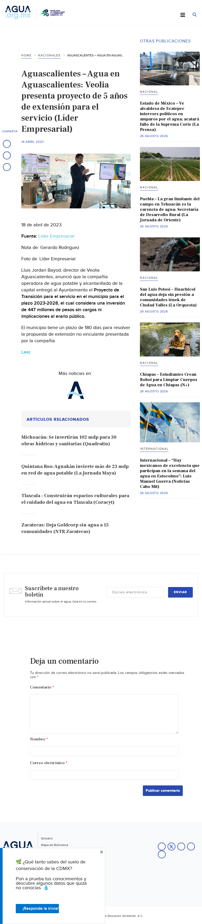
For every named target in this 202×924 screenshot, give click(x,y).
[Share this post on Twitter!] (7, 155)
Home (26, 55)
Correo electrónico (48, 762)
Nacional (149, 92)
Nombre (39, 739)
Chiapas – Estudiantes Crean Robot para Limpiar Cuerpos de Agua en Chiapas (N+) (168, 380)
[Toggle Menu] (182, 15)
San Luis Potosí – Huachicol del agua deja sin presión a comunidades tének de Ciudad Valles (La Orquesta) (168, 297)
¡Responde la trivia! (41, 908)
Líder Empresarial (56, 236)
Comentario (42, 687)
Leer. (26, 352)
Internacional (154, 449)
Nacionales (49, 55)
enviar (180, 592)
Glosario (47, 838)
